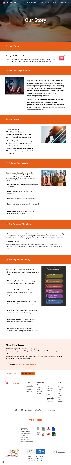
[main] (35, 21)
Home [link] (26, 2)
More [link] (62, 2)
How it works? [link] (45, 2)
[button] (69, 2)
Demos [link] (54, 2)
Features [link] (33, 2)
